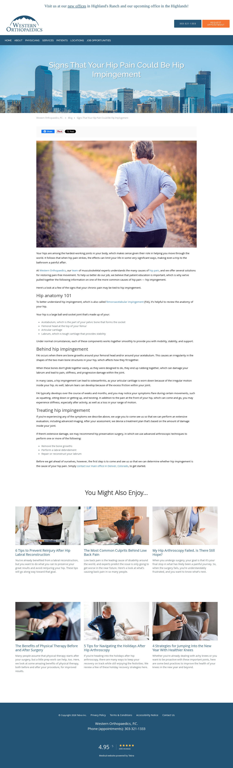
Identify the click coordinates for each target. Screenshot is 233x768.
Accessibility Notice (147, 715)
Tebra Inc (81, 715)
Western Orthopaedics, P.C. (49, 117)
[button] (216, 24)
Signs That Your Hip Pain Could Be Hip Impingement (102, 117)
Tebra (131, 755)
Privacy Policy (98, 715)
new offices (77, 6)
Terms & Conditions (121, 715)
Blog (70, 117)
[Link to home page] (17, 23)
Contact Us (168, 715)
